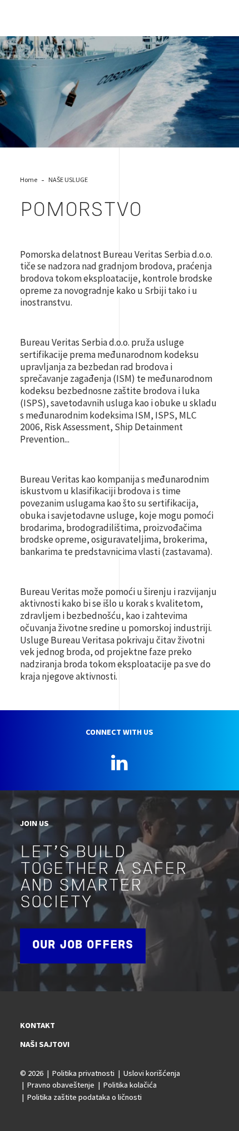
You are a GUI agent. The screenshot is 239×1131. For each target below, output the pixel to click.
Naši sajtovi (44, 1044)
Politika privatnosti (83, 1073)
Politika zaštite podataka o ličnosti (84, 1097)
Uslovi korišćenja (151, 1073)
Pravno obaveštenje (60, 1085)
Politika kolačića (130, 1085)
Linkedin (119, 762)
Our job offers (82, 945)
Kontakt (37, 1025)
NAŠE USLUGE (68, 179)
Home (28, 179)
